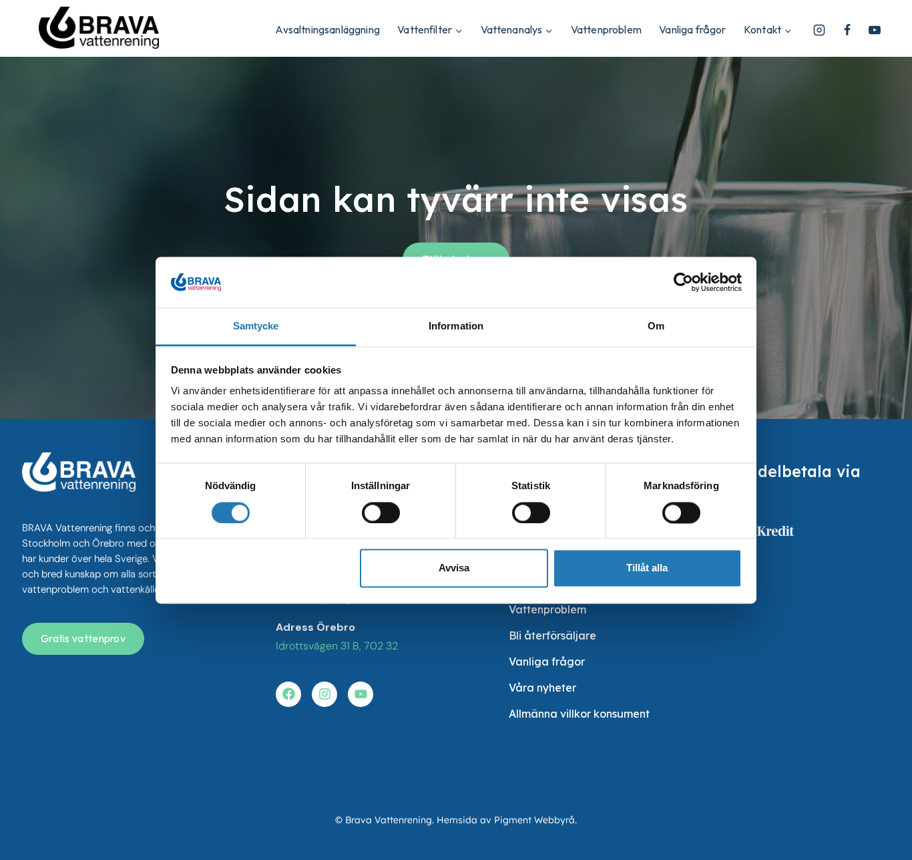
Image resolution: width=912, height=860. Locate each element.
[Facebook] (847, 30)
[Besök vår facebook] (288, 694)
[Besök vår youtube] (360, 694)
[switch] (381, 512)
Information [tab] (456, 326)
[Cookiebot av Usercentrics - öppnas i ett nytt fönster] (683, 282)
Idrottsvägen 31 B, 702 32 (337, 646)
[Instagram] (819, 30)
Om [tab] (656, 326)
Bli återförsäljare (552, 635)
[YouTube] (875, 30)
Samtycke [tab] (256, 326)
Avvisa (454, 568)
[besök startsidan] (79, 472)
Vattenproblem (606, 29)
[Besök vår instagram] (324, 694)
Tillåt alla (647, 568)
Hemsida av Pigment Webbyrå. (507, 820)
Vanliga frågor (692, 29)
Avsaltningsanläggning (327, 29)
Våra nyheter (542, 687)
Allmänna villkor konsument (579, 713)
